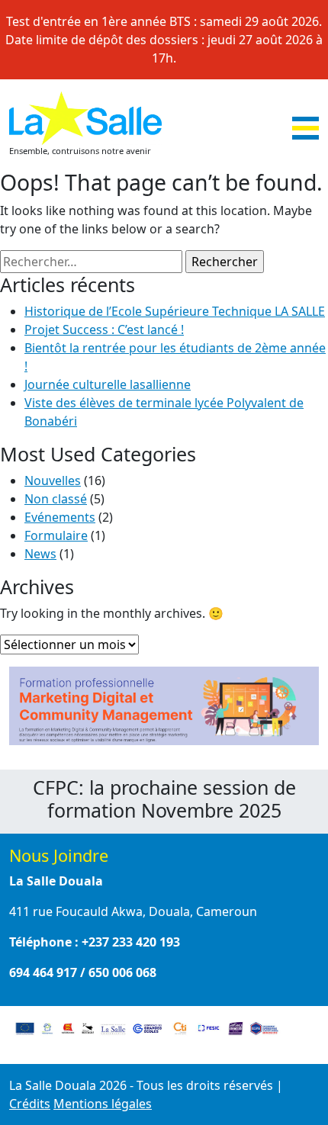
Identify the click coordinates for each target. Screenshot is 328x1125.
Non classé (55, 498)
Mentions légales (102, 1103)
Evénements (59, 517)
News (40, 553)
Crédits (29, 1103)
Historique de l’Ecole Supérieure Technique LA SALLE (174, 311)
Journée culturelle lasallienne (107, 384)
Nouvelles (52, 480)
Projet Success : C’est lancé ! (104, 329)
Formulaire (56, 535)
